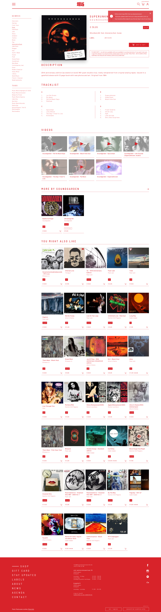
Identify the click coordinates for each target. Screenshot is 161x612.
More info (31, 609)
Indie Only (15, 99)
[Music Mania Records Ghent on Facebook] (147, 565)
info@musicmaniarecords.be (83, 564)
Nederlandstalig (17, 80)
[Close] (150, 13)
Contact (19, 596)
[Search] (138, 4)
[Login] (147, 4)
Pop (13, 42)
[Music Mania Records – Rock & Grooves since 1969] (80, 4)
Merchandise (16, 111)
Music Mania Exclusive (18, 93)
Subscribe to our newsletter (83, 594)
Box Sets (14, 101)
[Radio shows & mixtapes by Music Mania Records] (147, 582)
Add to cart (140, 44)
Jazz (13, 31)
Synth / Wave (16, 52)
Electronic (15, 21)
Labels (18, 579)
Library (14, 73)
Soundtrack (15, 61)
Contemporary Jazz (18, 65)
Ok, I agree (113, 609)
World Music (15, 76)
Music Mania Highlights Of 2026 (21, 90)
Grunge (119, 33)
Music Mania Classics (18, 97)
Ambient (14, 36)
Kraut (13, 67)
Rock (13, 27)
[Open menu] (13, 4)
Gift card (21, 570)
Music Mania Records (18, 103)
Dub (13, 50)
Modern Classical (17, 69)
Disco (14, 33)
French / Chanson (17, 78)
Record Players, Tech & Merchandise (19, 108)
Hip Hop (14, 23)
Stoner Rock (15, 59)
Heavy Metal (15, 71)
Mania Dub (15, 105)
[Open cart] (143, 4)
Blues (13, 40)
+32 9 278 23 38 (79, 566)
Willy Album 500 (95, 33)
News (16, 588)
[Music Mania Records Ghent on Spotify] (147, 576)
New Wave (15, 63)
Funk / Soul (15, 25)
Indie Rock (15, 46)
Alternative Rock (17, 44)
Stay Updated (24, 574)
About (17, 583)
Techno (14, 38)
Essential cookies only (136, 609)
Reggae (14, 48)
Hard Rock (15, 29)
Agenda (18, 592)
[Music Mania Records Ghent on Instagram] (147, 571)
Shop (24, 566)
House (14, 54)
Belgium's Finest (17, 95)
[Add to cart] (60, 231)
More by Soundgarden (60, 188)
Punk (13, 57)
